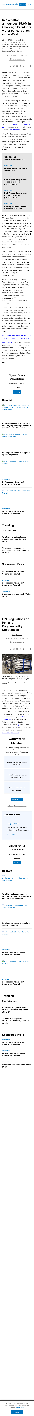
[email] (23, 66)
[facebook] (10, 66)
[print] (31, 66)
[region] (17, 1408)
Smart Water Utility (9, 614)
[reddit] (20, 66)
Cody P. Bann (17, 635)
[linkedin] (14, 66)
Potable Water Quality (10, 15)
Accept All (17, 1412)
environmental (15, 130)
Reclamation (7, 342)
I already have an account (17, 806)
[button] (3, 4)
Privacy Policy (20, 1407)
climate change (17, 124)
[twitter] (17, 66)
